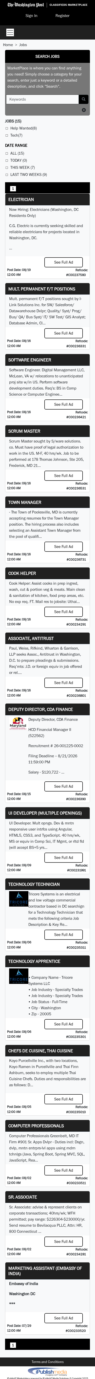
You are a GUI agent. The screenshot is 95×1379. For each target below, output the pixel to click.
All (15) (17, 153)
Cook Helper (22, 573)
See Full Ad (63, 262)
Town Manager (24, 502)
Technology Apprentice (34, 961)
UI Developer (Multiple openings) (45, 813)
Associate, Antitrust (31, 638)
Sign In (31, 15)
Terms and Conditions (48, 1362)
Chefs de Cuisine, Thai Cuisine (40, 1050)
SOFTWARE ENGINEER (29, 359)
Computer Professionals (36, 1125)
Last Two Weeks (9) (28, 174)
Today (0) (18, 160)
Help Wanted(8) (23, 128)
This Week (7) (22, 167)
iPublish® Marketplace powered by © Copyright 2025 (47, 1371)
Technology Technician (34, 884)
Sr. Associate (22, 1197)
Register (62, 15)
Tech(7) (16, 135)
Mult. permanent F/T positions (41, 288)
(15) (13, 121)
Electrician (21, 199)
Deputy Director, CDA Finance (40, 709)
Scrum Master (24, 431)
